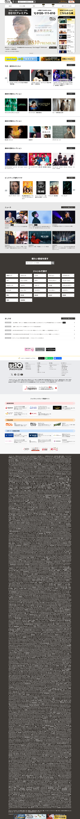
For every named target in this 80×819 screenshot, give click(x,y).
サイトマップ (64, 373)
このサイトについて (65, 372)
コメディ (23, 285)
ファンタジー (52, 290)
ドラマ (36, 275)
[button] (6, 31)
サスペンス (23, 275)
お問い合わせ (64, 365)
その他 (50, 285)
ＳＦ (8, 280)
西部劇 (64, 295)
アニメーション (66, 280)
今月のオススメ (28, 365)
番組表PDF (39, 366)
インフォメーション (53, 369)
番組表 (10, 6)
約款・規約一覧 (64, 367)
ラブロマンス (66, 275)
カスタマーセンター (65, 370)
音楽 (53, 6)
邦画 (43, 6)
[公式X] (12, 375)
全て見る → (70, 65)
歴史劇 (36, 295)
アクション (51, 275)
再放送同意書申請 (64, 366)
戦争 (8, 295)
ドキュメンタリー (67, 285)
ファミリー (37, 290)
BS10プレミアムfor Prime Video (28, 368)
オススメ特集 (22, 6)
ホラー (36, 280)
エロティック (10, 285)
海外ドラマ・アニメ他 (66, 6)
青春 (8, 300)
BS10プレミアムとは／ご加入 (53, 366)
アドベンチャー (52, 280)
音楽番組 (23, 300)
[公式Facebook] (15, 375)
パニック (9, 290)
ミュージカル (24, 280)
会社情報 (63, 375)
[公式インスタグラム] (18, 375)
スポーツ (37, 285)
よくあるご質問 (64, 369)
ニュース (51, 367)
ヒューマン (23, 290)
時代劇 (22, 295)
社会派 (50, 295)
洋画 (34, 6)
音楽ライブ (9, 275)
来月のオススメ (28, 366)
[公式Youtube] (21, 375)
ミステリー (65, 290)
